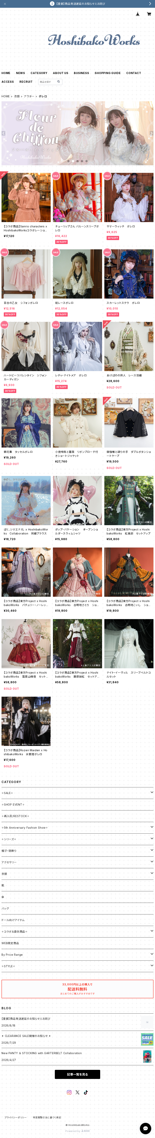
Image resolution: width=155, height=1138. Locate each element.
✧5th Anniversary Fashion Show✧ (25, 827)
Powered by (73, 1131)
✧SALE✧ (7, 793)
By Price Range (12, 954)
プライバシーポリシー (16, 1117)
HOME (6, 73)
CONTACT (133, 73)
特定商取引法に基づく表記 (47, 1117)
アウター (29, 96)
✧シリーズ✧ (9, 839)
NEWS (20, 73)
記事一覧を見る (77, 1074)
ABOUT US (60, 73)
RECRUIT (26, 81)
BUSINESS (81, 73)
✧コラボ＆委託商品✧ (15, 931)
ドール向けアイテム (13, 920)
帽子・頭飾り (9, 850)
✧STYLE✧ (8, 966)
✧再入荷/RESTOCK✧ (15, 816)
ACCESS (8, 81)
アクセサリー (9, 862)
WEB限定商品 (10, 943)
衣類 (17, 96)
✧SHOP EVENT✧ (13, 804)
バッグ (5, 908)
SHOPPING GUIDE (108, 73)
